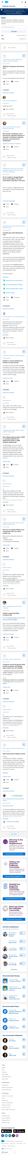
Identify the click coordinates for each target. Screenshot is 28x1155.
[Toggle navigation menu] (25, 6)
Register (18, 11)
